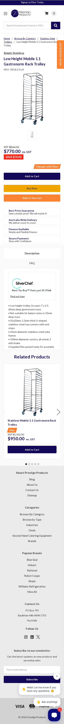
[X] (38, 637)
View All (32, 591)
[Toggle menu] (5, 13)
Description (32, 253)
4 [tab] (35, 464)
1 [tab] (26, 464)
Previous (4, 412)
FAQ (32, 263)
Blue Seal (32, 559)
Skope (32, 581)
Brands (32, 541)
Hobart (32, 565)
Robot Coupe (32, 575)
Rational (32, 570)
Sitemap (32, 495)
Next (58, 412)
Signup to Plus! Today (32, 2)
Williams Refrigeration (32, 586)
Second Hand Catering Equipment (32, 535)
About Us (32, 484)
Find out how (17, 296)
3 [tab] (32, 464)
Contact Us (32, 490)
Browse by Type (32, 519)
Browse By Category (32, 514)
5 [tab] (38, 464)
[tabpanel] (32, 411)
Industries (32, 525)
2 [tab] (29, 464)
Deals (32, 530)
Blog (32, 479)
